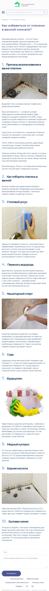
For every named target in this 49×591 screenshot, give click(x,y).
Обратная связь (33, 579)
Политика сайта (38, 582)
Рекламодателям (16, 579)
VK (27, 586)
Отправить (11, 573)
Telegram (19, 586)
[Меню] (3, 12)
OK (32, 586)
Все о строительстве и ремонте (28, 5)
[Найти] (44, 12)
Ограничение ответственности (17, 582)
